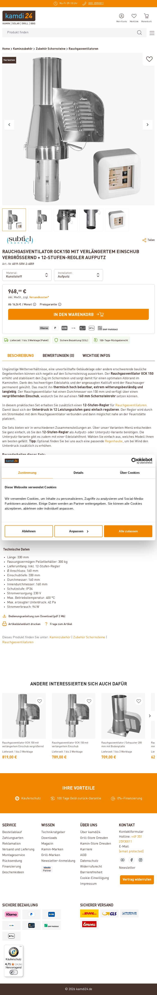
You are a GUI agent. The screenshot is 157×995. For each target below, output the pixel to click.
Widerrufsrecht (91, 866)
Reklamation (11, 843)
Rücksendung (12, 861)
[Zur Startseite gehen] (19, 17)
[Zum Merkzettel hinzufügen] (149, 59)
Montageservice (13, 855)
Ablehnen (29, 531)
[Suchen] (139, 32)
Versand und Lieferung (18, 849)
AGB (83, 855)
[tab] (20, 356)
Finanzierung (11, 866)
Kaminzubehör (60, 637)
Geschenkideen (13, 872)
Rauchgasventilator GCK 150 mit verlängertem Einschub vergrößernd (23, 745)
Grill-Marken (50, 855)
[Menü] (151, 33)
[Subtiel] (20, 240)
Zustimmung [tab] (27, 472)
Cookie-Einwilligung (94, 878)
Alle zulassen (128, 531)
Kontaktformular (131, 832)
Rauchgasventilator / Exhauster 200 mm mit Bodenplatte (121, 745)
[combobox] (67, 32)
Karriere (86, 849)
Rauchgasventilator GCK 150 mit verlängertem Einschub (70, 745)
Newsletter (127, 868)
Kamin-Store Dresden (95, 843)
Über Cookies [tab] (130, 472)
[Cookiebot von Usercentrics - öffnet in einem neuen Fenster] (134, 461)
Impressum (88, 884)
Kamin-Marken (52, 849)
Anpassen (76, 531)
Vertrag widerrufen (137, 879)
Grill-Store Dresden (94, 838)
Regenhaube (114, 441)
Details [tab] (79, 472)
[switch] (14, 972)
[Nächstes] (148, 125)
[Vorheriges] (9, 125)
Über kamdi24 (90, 832)
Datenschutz (89, 861)
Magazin (47, 843)
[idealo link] (59, 869)
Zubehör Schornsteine (89, 637)
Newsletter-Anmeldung (58, 861)
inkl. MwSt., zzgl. (28, 297)
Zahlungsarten (12, 838)
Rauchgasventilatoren (131, 405)
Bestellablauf (12, 832)
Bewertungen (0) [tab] (58, 356)
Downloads (49, 838)
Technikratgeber (53, 832)
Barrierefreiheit (91, 872)
